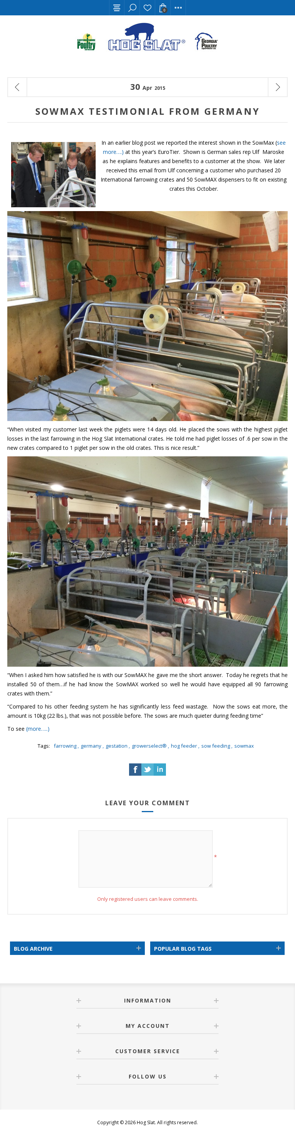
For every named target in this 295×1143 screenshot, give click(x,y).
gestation (117, 745)
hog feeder (184, 745)
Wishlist (147, 7)
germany (91, 745)
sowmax (244, 745)
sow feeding (215, 745)
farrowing (65, 745)
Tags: (44, 745)
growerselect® (149, 745)
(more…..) (38, 728)
